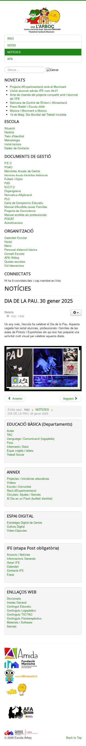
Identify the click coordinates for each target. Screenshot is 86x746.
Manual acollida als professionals (25, 215)
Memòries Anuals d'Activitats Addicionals (26, 175)
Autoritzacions (13, 223)
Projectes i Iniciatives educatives (28, 479)
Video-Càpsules (17, 531)
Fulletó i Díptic (13, 179)
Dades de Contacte (16, 148)
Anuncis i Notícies (18, 555)
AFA (10, 59)
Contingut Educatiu (19, 606)
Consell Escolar (14, 254)
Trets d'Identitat (14, 136)
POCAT (9, 219)
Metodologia (12, 140)
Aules (10, 431)
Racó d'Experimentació (21, 491)
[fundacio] (20, 663)
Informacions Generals (21, 559)
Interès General (16, 602)
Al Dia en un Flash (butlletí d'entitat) (29, 498)
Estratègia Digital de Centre (24, 523)
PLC (7, 199)
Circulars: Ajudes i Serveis (24, 495)
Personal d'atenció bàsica (20, 250)
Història (9, 132)
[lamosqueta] (20, 675)
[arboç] (20, 732)
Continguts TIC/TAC (19, 614)
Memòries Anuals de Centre (22, 171)
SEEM (11, 45)
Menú (7, 246)
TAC (9, 435)
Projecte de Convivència (20, 211)
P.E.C (8, 163)
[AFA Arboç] (20, 712)
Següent (69, 398)
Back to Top (74, 737)
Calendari (13, 566)
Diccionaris (14, 599)
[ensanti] (15, 689)
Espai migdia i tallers (20, 451)
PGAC (8, 167)
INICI (10, 38)
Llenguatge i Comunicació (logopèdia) (30, 439)
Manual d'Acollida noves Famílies (25, 207)
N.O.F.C (9, 187)
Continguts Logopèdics (21, 610)
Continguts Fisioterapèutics (24, 618)
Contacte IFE (15, 570)
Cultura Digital (16, 527)
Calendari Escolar (15, 238)
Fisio (10, 443)
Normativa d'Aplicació (18, 195)
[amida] (20, 653)
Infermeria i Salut (18, 447)
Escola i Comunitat (19, 487)
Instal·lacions (12, 144)
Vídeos (11, 483)
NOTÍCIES (14, 52)
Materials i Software (19, 622)
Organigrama (12, 191)
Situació (9, 128)
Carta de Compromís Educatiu (23, 203)
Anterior (16, 398)
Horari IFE (13, 563)
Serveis (12, 626)
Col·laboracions (14, 266)
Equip (10, 574)
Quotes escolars (14, 262)
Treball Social (15, 455)
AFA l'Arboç (11, 258)
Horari (8, 242)
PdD (7, 183)
